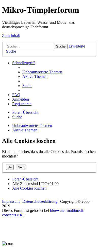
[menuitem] (42, 72)
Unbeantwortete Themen (32, 125)
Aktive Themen (24, 130)
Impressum (11, 201)
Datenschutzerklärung (39, 201)
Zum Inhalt (11, 35)
